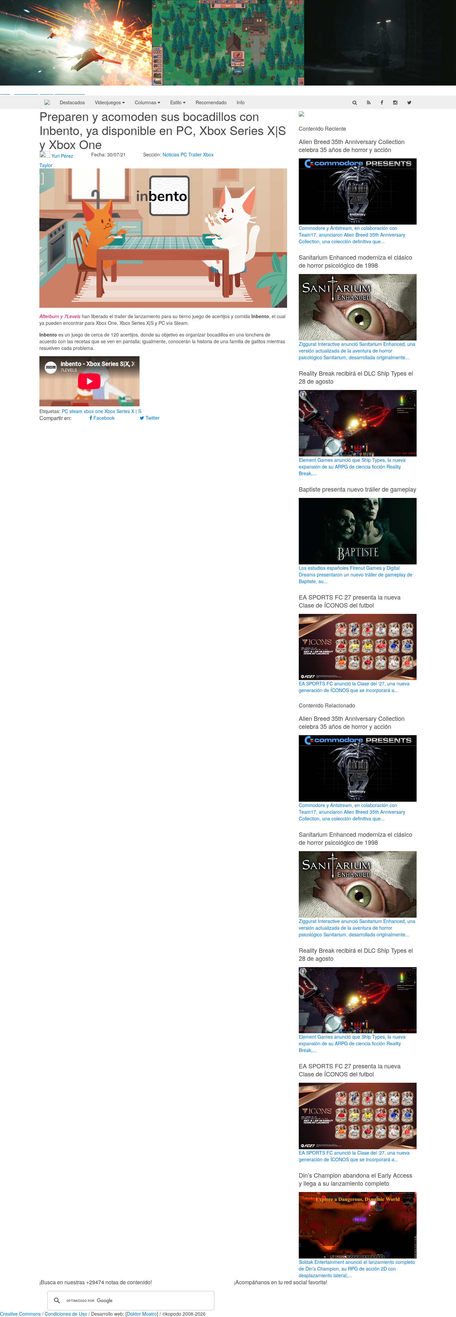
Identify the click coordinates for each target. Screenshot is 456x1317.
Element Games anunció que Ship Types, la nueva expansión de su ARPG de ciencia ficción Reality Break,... (352, 466)
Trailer (195, 154)
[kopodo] (47, 102)
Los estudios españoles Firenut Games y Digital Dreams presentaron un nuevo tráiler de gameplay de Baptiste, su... (355, 574)
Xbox (208, 154)
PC (184, 154)
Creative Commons (20, 1313)
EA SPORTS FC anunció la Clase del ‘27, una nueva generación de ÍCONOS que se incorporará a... (354, 686)
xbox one (93, 411)
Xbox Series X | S (122, 411)
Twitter (152, 417)
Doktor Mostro (142, 1313)
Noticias (171, 154)
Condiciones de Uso (66, 1313)
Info (241, 102)
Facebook (103, 417)
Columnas (146, 102)
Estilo (176, 102)
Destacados (72, 102)
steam (75, 411)
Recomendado (211, 102)
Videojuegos (108, 102)
